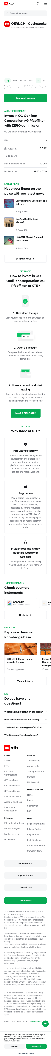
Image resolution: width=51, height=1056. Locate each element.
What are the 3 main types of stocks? (23, 727)
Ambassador (33, 766)
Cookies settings (37, 1021)
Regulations (33, 834)
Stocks (7, 760)
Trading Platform (35, 771)
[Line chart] (38, 80)
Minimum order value (14, 163)
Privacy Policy (34, 829)
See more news (24, 258)
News (30, 794)
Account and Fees (13, 801)
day (7, 80)
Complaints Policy (36, 845)
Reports (31, 800)
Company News (35, 850)
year (31, 80)
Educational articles (14, 823)
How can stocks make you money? (22, 719)
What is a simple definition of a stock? (23, 712)
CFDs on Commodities (10, 773)
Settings (14, 1046)
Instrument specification (10, 809)
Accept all (36, 1046)
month (23, 80)
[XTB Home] (8, 3)
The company (34, 760)
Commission (10, 148)
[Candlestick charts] (44, 80)
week (15, 80)
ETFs (6, 766)
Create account (25, 900)
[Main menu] (45, 3)
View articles (23, 681)
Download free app (25, 98)
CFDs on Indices (12, 785)
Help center (9, 839)
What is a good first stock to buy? (21, 735)
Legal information (36, 823)
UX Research (33, 782)
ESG (29, 811)
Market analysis (12, 828)
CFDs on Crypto (12, 791)
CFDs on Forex (11, 780)
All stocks (24, 615)
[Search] (38, 3)
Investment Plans (12, 796)
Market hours (10, 171)
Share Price (32, 805)
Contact (31, 776)
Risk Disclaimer (34, 840)
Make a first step (25, 413)
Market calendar (12, 834)
